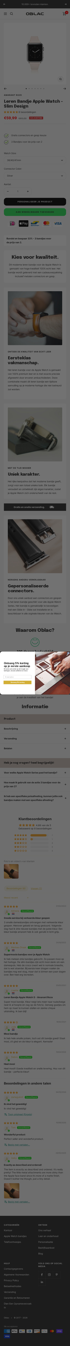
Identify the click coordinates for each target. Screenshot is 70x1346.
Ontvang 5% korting (18, 682)
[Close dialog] (68, 653)
